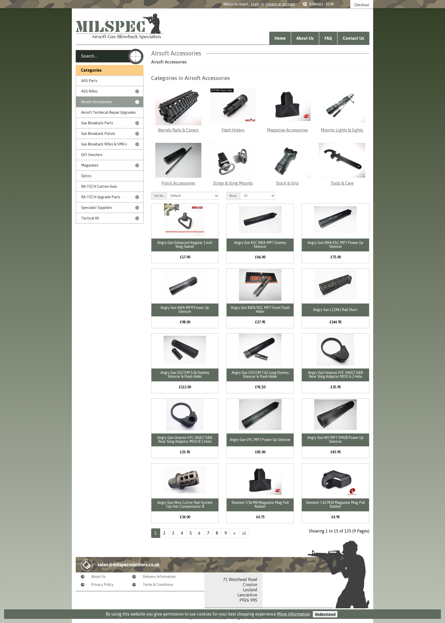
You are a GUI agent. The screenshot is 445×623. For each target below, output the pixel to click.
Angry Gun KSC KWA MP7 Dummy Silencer (260, 245)
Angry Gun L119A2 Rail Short (335, 310)
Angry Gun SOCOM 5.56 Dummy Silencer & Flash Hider (184, 375)
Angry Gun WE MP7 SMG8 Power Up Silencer (335, 440)
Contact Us (353, 38)
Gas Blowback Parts (97, 123)
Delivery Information (159, 577)
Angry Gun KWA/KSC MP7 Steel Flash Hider (260, 310)
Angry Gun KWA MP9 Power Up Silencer (184, 310)
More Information (293, 614)
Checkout (361, 5)
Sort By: (159, 196)
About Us (305, 38)
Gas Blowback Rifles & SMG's (104, 144)
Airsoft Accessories (96, 102)
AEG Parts (89, 81)
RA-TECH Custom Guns (99, 186)
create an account (280, 4)
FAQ (328, 38)
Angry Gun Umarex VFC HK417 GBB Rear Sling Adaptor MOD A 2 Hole (335, 375)
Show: (233, 196)
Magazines (89, 165)
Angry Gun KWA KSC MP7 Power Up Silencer (335, 245)
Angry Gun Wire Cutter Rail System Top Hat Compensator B (184, 505)
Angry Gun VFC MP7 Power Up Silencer (260, 440)
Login (255, 4)
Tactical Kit (90, 218)
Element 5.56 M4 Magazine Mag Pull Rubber (260, 505)
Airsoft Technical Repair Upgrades (108, 112)
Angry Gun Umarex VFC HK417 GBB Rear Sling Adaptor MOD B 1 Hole (184, 440)
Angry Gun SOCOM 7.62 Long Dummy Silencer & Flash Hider (260, 375)
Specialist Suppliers (96, 208)
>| (244, 533)
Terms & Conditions (158, 585)
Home (280, 38)
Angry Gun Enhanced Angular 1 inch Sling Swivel (184, 245)
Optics (86, 176)
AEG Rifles (89, 91)
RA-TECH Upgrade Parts (100, 197)
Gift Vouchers (91, 155)
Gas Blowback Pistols (98, 134)
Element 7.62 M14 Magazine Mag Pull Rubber (335, 505)
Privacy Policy (102, 585)
